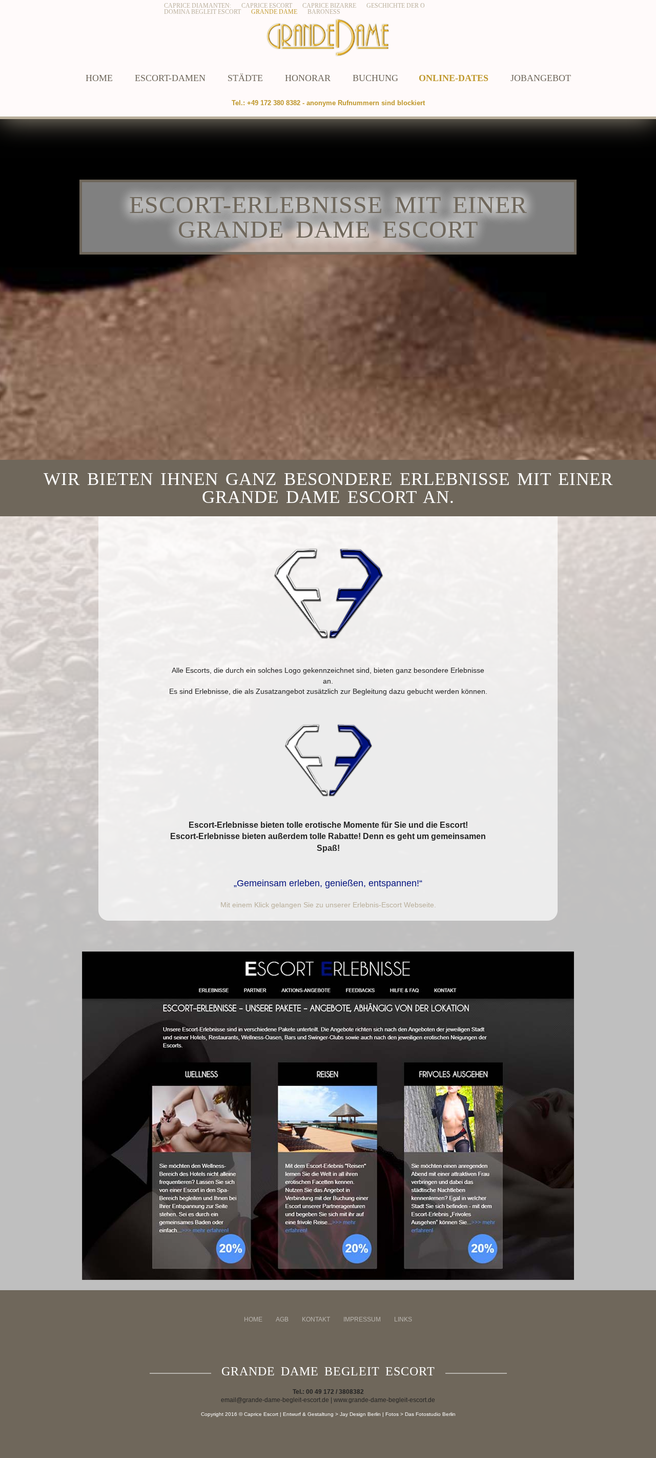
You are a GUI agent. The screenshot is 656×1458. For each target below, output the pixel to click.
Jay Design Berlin (360, 1414)
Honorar (308, 78)
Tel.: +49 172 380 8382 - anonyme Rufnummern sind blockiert (328, 103)
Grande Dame (274, 11)
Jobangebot (540, 78)
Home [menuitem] (253, 1319)
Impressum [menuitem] (362, 1319)
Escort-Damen (170, 78)
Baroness (324, 11)
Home (99, 78)
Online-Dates (453, 78)
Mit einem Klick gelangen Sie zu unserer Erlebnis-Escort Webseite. (328, 905)
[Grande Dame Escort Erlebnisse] (328, 1115)
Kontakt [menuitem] (316, 1319)
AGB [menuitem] (282, 1319)
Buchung (375, 78)
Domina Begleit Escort (202, 11)
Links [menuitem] (403, 1319)
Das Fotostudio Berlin (430, 1414)
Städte (245, 78)
